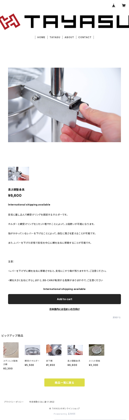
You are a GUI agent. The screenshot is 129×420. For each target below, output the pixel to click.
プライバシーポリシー (14, 402)
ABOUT (69, 37)
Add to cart (64, 299)
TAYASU (55, 37)
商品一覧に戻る (64, 382)
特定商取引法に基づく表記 (41, 402)
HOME (41, 37)
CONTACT (85, 37)
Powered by (61, 414)
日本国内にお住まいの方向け (64, 309)
